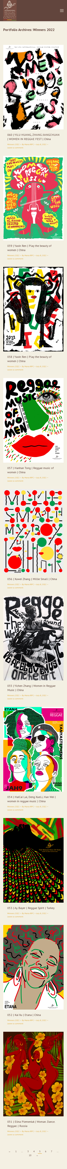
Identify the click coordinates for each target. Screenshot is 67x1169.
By (28, 144)
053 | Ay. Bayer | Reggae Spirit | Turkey (30, 908)
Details (37, 87)
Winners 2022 (13, 144)
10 (30, 1155)
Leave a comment (15, 147)
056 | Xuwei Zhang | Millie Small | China (32, 579)
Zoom (29, 87)
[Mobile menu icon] (62, 11)
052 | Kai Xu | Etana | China (24, 1015)
